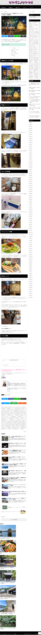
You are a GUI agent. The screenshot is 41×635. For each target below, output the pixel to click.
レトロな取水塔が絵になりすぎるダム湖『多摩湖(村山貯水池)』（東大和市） (34, 84)
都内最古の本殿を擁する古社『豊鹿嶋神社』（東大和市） (34, 91)
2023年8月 (30, 193)
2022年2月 (30, 228)
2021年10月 (31, 236)
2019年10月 (31, 283)
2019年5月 (30, 293)
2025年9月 (30, 144)
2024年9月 (30, 167)
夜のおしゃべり (14, 54)
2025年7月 (30, 148)
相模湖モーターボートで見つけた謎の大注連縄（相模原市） (34, 105)
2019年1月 (30, 295)
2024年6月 (30, 173)
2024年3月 (30, 179)
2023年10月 (31, 189)
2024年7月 (30, 171)
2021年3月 (30, 250)
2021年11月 (30, 234)
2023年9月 (30, 191)
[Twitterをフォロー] (7, 391)
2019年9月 (30, 285)
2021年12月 (31, 232)
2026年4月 (30, 130)
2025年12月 (31, 138)
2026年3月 (30, 132)
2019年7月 (30, 289)
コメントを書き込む (14, 519)
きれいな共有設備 (14, 52)
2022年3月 (30, 226)
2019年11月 (30, 281)
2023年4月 (30, 201)
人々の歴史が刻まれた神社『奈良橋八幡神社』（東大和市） (34, 94)
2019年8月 (30, 287)
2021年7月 (30, 242)
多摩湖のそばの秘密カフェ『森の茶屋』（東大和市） (34, 88)
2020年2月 (30, 275)
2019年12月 (31, 279)
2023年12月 (31, 185)
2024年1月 (30, 183)
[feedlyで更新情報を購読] (8, 391)
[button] (39, 12)
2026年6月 (30, 126)
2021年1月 (30, 254)
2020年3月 (30, 273)
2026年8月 (30, 122)
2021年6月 (30, 244)
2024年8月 (30, 169)
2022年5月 (30, 222)
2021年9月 (30, 238)
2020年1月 (30, 277)
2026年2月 (30, 134)
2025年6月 (30, 150)
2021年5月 (30, 246)
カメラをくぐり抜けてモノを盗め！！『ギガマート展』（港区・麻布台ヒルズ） (34, 112)
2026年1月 (30, 136)
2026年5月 (30, 128)
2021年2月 (30, 252)
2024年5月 (30, 175)
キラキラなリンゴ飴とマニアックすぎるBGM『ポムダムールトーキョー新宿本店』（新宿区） (34, 108)
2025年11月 (30, 140)
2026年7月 (30, 124)
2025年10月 (31, 142)
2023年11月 (30, 187)
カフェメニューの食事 (14, 53)
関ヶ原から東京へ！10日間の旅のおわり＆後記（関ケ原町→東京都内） (34, 116)
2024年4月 (30, 177)
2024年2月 (30, 181)
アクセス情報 (13, 55)
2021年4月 (30, 248)
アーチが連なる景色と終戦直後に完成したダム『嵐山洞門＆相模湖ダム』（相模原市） (34, 101)
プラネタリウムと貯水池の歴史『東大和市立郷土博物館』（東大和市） (34, 97)
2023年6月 (30, 197)
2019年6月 (30, 291)
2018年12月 (31, 297)
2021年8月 (30, 240)
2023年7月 (30, 195)
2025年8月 (30, 146)
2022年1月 (30, 230)
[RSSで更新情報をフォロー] (9, 391)
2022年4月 (30, 224)
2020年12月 (31, 256)
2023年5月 (30, 199)
